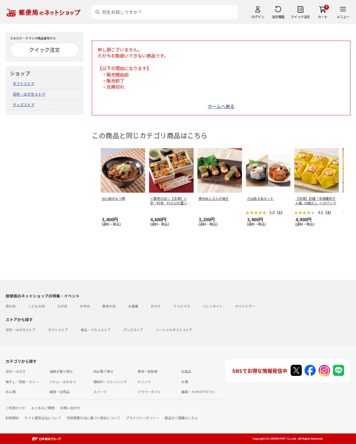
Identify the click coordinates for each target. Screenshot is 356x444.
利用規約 (12, 417)
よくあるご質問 (43, 407)
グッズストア (23, 104)
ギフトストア (23, 83)
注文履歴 (278, 16)
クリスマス (181, 306)
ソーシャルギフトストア (174, 329)
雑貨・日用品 (60, 391)
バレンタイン (212, 306)
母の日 (11, 306)
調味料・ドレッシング (110, 381)
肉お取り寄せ (103, 371)
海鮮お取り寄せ (61, 371)
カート (323, 16)
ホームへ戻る (221, 106)
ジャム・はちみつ (63, 381)
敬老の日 (109, 306)
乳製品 (186, 371)
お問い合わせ (70, 407)
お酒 (184, 381)
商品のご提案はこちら (181, 417)
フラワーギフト (149, 391)
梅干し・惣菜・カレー (22, 381)
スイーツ (100, 391)
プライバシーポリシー (142, 417)
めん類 (11, 391)
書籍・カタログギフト (198, 391)
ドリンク (144, 381)
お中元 (85, 306)
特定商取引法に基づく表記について (93, 417)
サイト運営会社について (42, 417)
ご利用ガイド (16, 407)
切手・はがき (16, 371)
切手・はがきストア (29, 94)
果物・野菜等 (147, 371)
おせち (156, 306)
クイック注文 (300, 16)
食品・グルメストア (96, 329)
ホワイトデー (245, 306)
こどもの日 (36, 306)
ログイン (257, 16)
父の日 (62, 306)
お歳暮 (133, 306)
